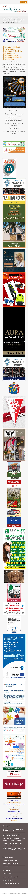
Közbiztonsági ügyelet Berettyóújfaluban (14, 818)
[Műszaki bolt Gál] (14, 518)
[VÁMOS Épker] (14, 221)
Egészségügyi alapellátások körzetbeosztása (14, 804)
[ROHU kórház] (14, 707)
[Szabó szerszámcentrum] (14, 470)
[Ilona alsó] (14, 144)
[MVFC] (14, 411)
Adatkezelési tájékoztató (10, 877)
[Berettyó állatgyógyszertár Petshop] (14, 608)
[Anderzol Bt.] (14, 29)
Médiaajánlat (6, 870)
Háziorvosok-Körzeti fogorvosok (14, 802)
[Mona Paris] (14, 444)
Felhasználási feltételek (10, 860)
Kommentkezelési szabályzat (11, 883)
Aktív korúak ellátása (14, 816)
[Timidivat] (14, 149)
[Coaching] (14, 752)
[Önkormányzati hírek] (14, 388)
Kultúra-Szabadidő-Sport (14, 811)
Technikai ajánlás (8, 873)
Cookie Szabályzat (8, 880)
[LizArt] (14, 548)
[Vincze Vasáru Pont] (14, 368)
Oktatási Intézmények (14, 809)
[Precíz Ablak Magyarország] (14, 40)
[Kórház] (14, 624)
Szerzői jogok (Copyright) (10, 863)
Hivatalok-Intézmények (14, 807)
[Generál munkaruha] (14, 289)
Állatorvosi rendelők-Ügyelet (14, 805)
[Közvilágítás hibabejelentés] (14, 483)
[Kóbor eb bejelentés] (14, 576)
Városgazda (14, 820)
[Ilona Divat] (14, 35)
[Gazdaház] (14, 498)
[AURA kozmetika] (14, 332)
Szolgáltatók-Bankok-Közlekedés (14, 813)
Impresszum (6, 867)
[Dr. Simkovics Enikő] (14, 260)
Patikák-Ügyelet (14, 800)
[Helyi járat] (14, 592)
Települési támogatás (14, 814)
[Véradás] (14, 773)
